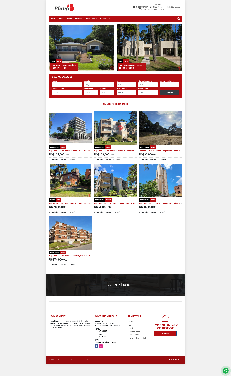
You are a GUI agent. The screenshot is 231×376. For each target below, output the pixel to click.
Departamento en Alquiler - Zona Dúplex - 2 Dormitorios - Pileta (122, 203)
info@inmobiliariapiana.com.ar (106, 342)
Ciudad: (54, 81)
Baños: (103, 89)
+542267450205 (158, 7)
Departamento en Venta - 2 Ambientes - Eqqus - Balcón (73, 151)
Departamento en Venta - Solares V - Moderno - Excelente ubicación (124, 151)
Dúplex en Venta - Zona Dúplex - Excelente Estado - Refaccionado (77, 203)
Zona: (119, 81)
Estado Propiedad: (167, 81)
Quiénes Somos (91, 19)
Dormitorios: (89, 89)
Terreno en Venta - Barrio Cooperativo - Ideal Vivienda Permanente (168, 151)
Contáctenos (105, 19)
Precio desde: (122, 89)
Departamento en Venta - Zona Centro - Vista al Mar (161, 203)
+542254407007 (141, 7)
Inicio (53, 19)
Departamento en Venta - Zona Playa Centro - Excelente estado (76, 256)
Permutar (78, 19)
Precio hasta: (143, 89)
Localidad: (88, 81)
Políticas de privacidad (137, 338)
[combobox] (67, 84)
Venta (60, 19)
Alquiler (69, 19)
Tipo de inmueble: (145, 81)
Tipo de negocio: (58, 89)
